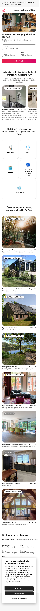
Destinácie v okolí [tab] (8, 539)
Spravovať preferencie (19, 598)
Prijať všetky (19, 588)
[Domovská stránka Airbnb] (3, 10)
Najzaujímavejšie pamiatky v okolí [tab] (27, 539)
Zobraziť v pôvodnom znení (12, 4)
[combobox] (19, 48)
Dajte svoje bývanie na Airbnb (24, 10)
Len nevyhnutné (19, 593)
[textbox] (11, 55)
